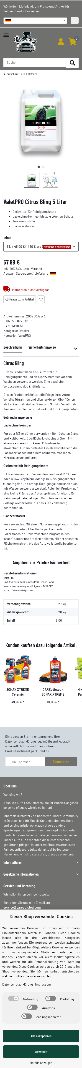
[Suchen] (72, 63)
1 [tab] (39, 167)
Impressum (43, 984)
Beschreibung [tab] (12, 347)
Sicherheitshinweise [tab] (42, 347)
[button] (60, 42)
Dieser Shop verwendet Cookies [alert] (41, 916)
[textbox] (35, 21)
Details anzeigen (41, 1063)
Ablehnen (41, 1051)
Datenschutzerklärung (20, 741)
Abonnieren (60, 762)
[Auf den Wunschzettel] (41, 299)
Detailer (24, 331)
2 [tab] (43, 167)
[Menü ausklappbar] (6, 33)
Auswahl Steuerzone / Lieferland (26, 273)
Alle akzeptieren (41, 1036)
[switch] (13, 998)
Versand (36, 268)
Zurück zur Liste (16, 73)
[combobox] (35, 20)
